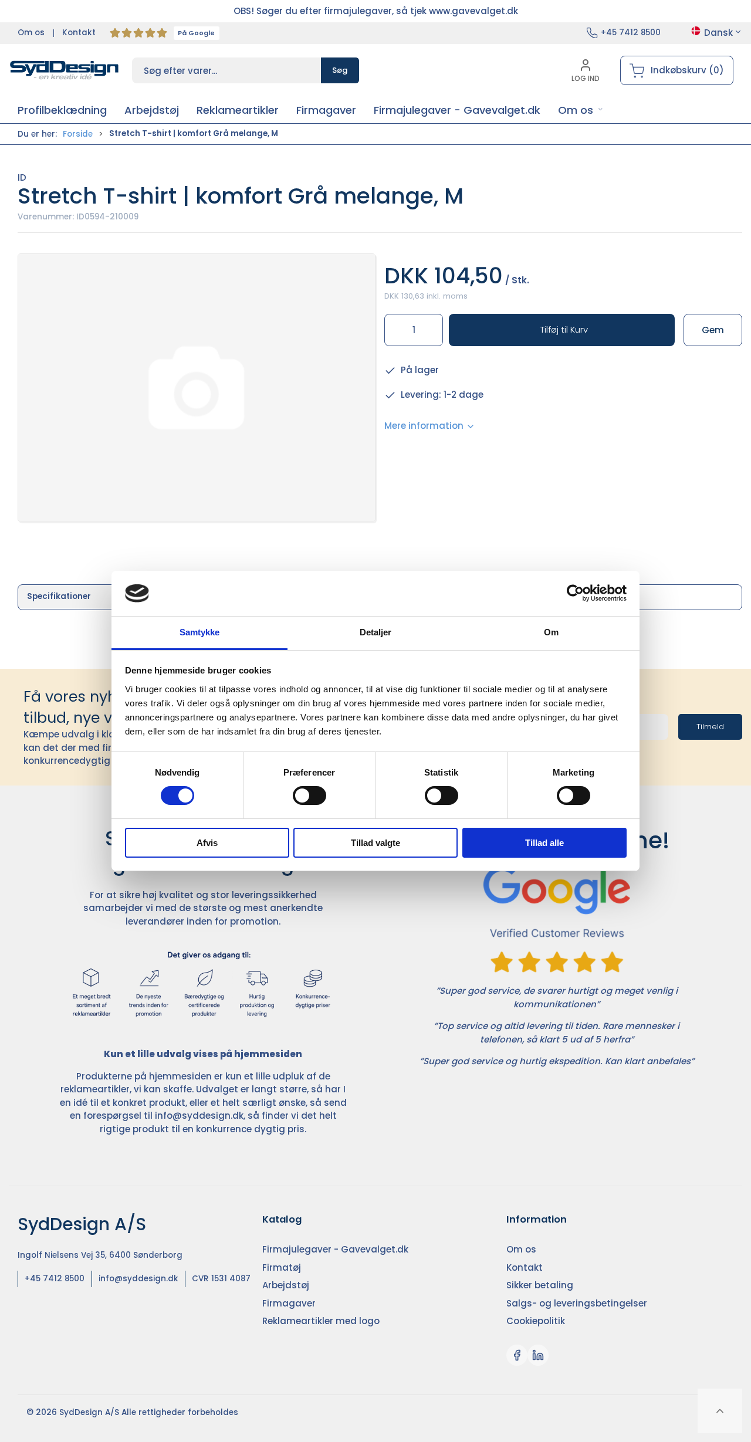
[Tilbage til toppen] (720, 1411)
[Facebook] (516, 1355)
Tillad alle (544, 843)
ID (22, 177)
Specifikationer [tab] (59, 596)
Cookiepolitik (535, 1321)
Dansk (718, 32)
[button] (580, 110)
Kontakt (79, 32)
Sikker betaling (539, 1285)
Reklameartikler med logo (321, 1321)
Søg (340, 70)
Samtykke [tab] (200, 632)
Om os (31, 32)
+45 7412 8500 (631, 32)
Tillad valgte (375, 843)
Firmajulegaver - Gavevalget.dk (335, 1249)
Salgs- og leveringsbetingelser (576, 1303)
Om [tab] (551, 632)
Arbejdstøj (285, 1285)
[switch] (309, 795)
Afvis (207, 843)
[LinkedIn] (538, 1355)
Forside (78, 134)
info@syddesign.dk (199, 1115)
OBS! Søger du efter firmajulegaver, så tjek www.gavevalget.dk (376, 11)
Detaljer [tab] (376, 632)
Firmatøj (281, 1267)
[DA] (64, 70)
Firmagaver (289, 1303)
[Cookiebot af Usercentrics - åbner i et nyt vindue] (575, 593)
